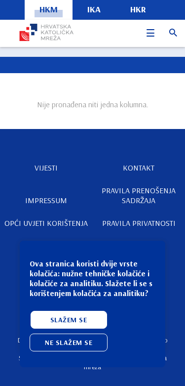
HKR (138, 9)
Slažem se (68, 319)
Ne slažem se (68, 342)
